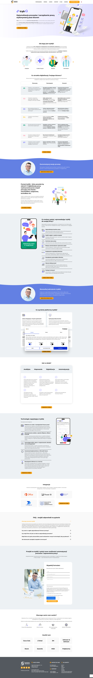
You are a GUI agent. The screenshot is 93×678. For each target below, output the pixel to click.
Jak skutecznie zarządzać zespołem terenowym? (34, 539)
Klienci (50, 1)
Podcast (63, 667)
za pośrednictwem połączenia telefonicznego (55, 595)
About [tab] (61, 332)
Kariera (66, 1)
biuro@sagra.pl (53, 665)
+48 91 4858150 (53, 671)
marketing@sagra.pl (54, 666)
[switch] (41, 344)
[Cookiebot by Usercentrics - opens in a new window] (63, 329)
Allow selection (46, 348)
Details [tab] (46, 332)
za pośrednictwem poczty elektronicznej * (54, 593)
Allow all (60, 348)
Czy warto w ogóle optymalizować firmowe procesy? (35, 530)
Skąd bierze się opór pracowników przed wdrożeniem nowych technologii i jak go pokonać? (45, 536)
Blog (62, 666)
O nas (61, 1)
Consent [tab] (32, 332)
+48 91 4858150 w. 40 (54, 672)
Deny (33, 348)
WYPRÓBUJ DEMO (74, 1)
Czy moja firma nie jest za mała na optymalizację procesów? (37, 533)
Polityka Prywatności (50, 591)
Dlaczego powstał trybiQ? (28, 521)
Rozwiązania (39, 1)
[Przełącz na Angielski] (81, 2)
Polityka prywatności (25, 670)
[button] (46, 521)
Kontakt (56, 1)
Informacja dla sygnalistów (66, 671)
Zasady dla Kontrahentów (66, 672)
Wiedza (45, 1)
